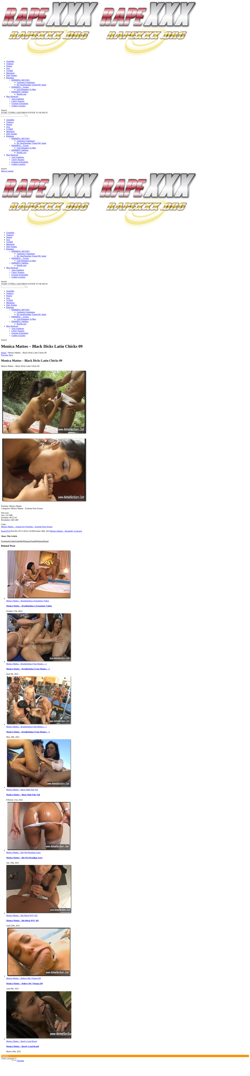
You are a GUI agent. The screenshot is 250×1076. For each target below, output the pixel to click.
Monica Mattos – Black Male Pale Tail (22, 790)
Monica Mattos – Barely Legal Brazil (21, 1041)
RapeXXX (5, 531)
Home (3, 353)
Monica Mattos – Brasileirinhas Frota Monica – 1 (26, 727)
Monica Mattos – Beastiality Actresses (66, 531)
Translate (20, 1061)
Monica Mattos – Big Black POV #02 (22, 915)
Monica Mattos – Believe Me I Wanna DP (23, 978)
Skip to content (7, 171)
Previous (4, 355)
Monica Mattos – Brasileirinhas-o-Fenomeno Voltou (27, 601)
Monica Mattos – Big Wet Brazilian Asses (23, 852)
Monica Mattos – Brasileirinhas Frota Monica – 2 (26, 664)
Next (11, 355)
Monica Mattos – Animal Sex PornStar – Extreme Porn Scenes (26, 527)
